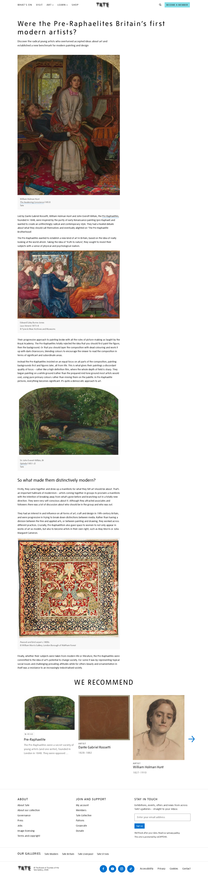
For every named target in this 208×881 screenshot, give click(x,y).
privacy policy (173, 832)
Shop (75, 4)
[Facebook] (103, 868)
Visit (39, 4)
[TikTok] (130, 868)
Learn (62, 4)
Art (49, 4)
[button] (159, 5)
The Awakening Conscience (32, 202)
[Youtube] (112, 868)
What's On (25, 4)
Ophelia (23, 463)
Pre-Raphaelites (110, 216)
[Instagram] (121, 868)
